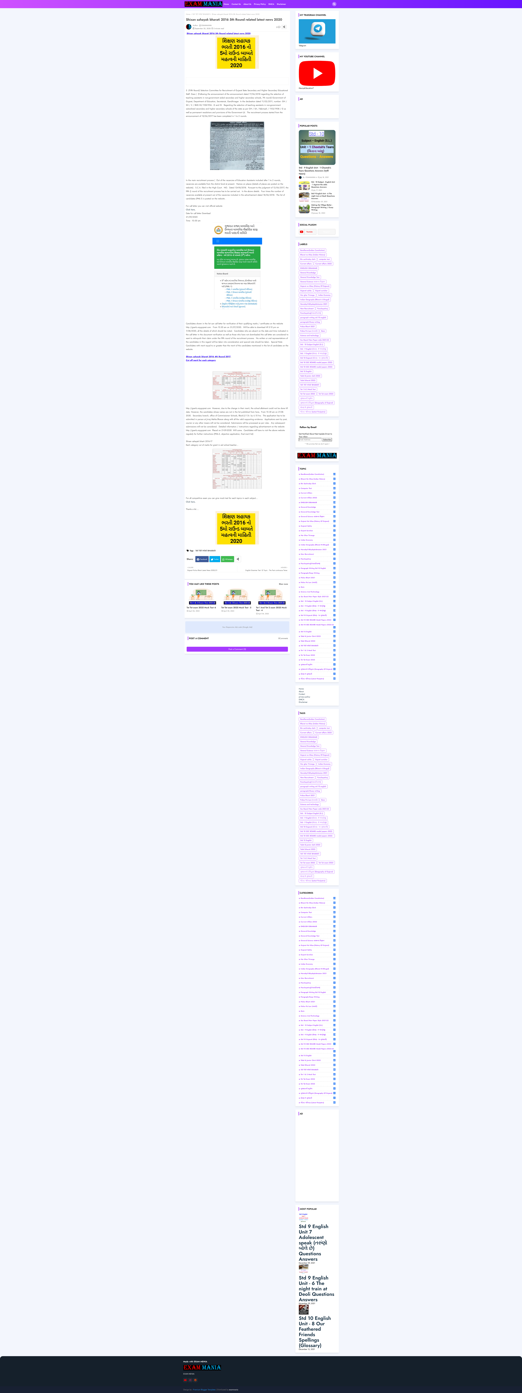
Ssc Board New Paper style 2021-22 (314, 340)
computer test (324, 259)
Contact (302, 694)
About (301, 691)
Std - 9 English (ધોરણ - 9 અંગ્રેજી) (313, 353)
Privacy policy (260, 4)
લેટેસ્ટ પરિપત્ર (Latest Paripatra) (312, 411)
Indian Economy (324, 295)
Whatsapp (229, 559)
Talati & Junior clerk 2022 (310, 376)
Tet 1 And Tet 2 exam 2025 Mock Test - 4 (271, 609)
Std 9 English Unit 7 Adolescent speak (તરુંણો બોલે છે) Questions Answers (313, 1242)
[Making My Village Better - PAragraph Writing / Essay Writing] (304, 208)
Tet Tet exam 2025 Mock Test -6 (201, 607)
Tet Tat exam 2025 (326, 394)
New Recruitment (307, 308)
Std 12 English (306, 371)
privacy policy (304, 696)
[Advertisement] (317, 1158)
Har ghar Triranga (307, 295)
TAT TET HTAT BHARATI (201, 14)
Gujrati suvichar (321, 290)
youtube (309, 232)
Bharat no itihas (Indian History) (312, 254)
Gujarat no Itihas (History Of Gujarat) (314, 286)
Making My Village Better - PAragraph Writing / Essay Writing (322, 207)
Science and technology (309, 335)
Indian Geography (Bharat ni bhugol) (314, 299)
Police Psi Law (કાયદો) (308, 331)
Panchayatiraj (322, 308)
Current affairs (306, 263)
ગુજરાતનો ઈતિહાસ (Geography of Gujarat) (316, 402)
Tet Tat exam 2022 (307, 394)
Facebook (203, 559)
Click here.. (191, 209)
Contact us (236, 4)
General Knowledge (308, 272)
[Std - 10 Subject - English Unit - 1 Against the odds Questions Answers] (304, 185)
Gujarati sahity (306, 290)
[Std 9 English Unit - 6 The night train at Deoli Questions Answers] (304, 197)
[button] (334, 4)
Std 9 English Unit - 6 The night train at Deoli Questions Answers (323, 196)
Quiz (323, 331)
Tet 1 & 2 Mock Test (308, 389)
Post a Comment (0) (237, 649)
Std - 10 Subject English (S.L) (311, 344)
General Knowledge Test (309, 277)
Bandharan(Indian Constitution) (312, 250)
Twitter (216, 559)
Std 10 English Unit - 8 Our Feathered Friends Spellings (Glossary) (315, 1332)
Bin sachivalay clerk (307, 259)
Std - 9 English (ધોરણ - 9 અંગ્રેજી (313, 349)
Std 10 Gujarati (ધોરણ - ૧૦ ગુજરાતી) (314, 358)
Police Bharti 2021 (307, 326)
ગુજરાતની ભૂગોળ (306, 398)
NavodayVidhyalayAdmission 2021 (313, 304)
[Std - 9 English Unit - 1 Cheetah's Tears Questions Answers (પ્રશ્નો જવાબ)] (317, 147)
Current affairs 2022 (323, 263)
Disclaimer (281, 4)
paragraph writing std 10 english (313, 317)
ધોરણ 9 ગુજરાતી (306, 407)
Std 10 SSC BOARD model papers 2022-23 (316, 367)
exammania (233, 1389)
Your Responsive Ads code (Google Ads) (237, 627)
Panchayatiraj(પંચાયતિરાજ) (310, 313)
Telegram (326, 232)
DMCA (271, 4)
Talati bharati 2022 (307, 380)
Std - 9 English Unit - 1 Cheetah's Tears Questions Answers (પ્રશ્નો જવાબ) (315, 170)
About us (247, 4)
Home (226, 4)
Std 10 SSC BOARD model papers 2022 (316, 362)
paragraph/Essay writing (310, 322)
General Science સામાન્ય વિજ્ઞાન (312, 281)
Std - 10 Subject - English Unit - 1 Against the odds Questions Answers (323, 184)
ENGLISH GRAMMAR (308, 268)
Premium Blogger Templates (204, 1389)
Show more (283, 584)
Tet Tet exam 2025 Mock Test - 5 (236, 607)
